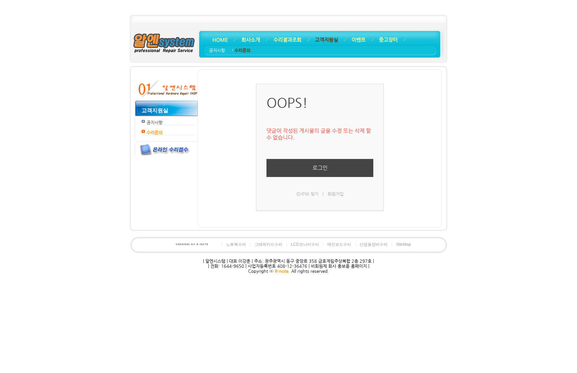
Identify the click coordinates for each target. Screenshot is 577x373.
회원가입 (336, 193)
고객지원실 (326, 39)
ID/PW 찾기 (308, 193)
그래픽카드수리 (268, 244)
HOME (220, 39)
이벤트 (359, 39)
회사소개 (250, 39)
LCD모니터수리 (305, 244)
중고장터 (388, 39)
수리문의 (242, 50)
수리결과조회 (287, 39)
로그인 (320, 168)
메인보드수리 (339, 244)
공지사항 (217, 50)
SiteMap (403, 244)
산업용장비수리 (374, 244)
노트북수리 (236, 244)
